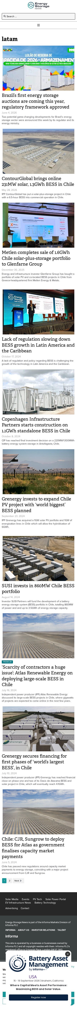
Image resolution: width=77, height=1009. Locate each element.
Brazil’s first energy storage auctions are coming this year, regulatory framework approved (35, 101)
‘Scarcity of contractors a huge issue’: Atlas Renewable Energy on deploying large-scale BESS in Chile (37, 676)
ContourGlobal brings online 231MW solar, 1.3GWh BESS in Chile (38, 181)
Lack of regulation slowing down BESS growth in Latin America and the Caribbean (38, 345)
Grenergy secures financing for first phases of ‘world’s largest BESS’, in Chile (34, 762)
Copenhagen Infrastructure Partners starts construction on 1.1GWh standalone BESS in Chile (36, 425)
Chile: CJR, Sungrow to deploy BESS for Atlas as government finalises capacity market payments (33, 847)
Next (17, 880)
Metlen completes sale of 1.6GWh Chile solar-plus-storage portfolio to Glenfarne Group (36, 258)
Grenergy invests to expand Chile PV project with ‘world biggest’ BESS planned (36, 504)
